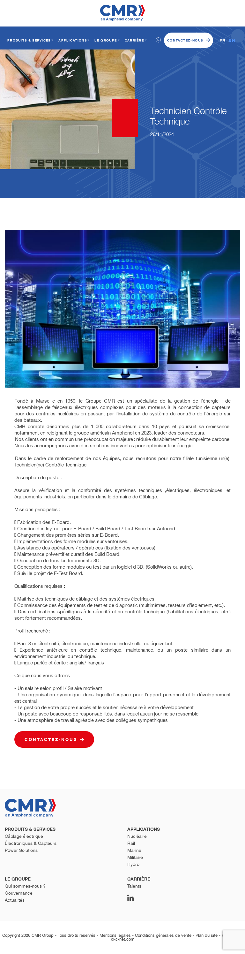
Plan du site (207, 935)
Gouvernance (19, 893)
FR (222, 40)
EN (232, 40)
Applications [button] (72, 40)
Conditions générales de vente (163, 935)
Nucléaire (137, 836)
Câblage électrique (24, 836)
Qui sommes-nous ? (25, 886)
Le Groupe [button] (105, 40)
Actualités (15, 900)
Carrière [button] (134, 40)
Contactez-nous (185, 40)
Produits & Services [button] (29, 40)
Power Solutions (21, 850)
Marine (134, 850)
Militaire (135, 857)
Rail (131, 843)
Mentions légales (115, 935)
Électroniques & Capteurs (30, 843)
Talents (134, 886)
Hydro (133, 864)
